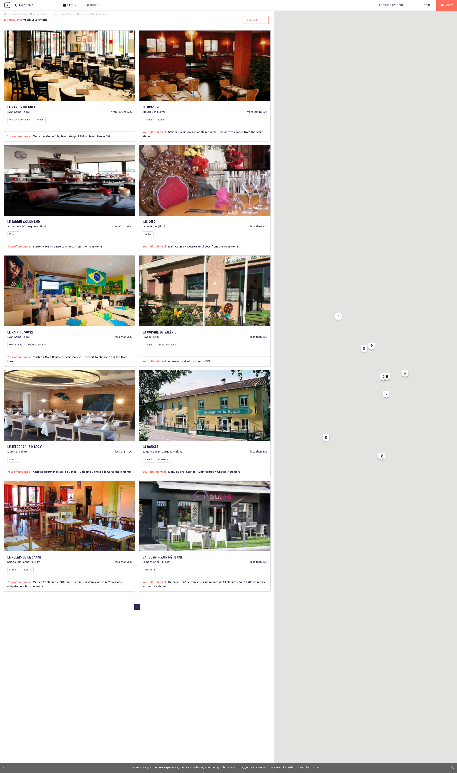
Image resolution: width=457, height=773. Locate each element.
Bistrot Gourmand (19, 119)
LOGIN (426, 5)
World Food (15, 344)
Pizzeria (27, 570)
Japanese (150, 570)
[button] (387, 377)
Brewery (163, 459)
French (40, 119)
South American (37, 344)
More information (307, 767)
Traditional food (167, 344)
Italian (161, 119)
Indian (148, 234)
